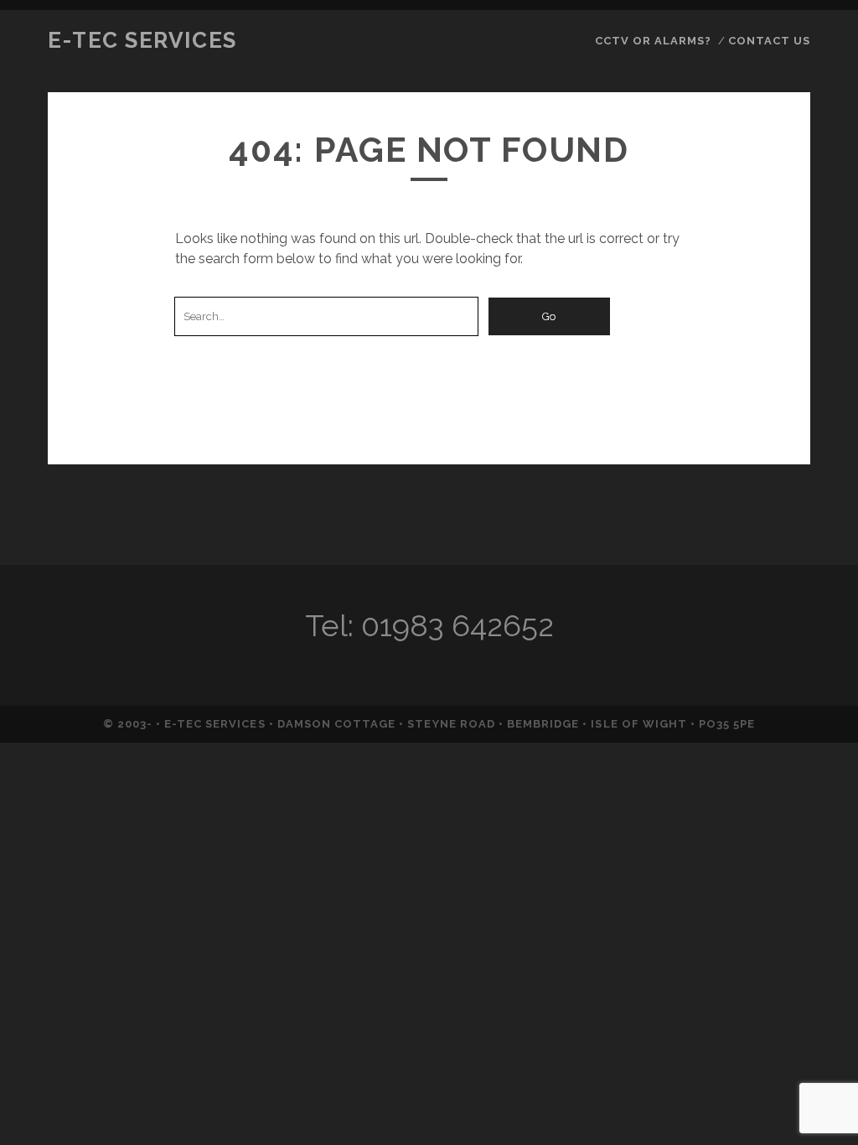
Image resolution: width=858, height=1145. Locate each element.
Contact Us (769, 40)
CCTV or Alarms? (653, 40)
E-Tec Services (142, 40)
